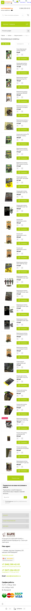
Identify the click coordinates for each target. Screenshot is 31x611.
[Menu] (2, 2)
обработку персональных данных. (16, 502)
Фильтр (7, 43)
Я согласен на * (16, 502)
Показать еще (15, 478)
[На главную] (8, 2)
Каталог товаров (9, 24)
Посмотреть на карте (7, 555)
